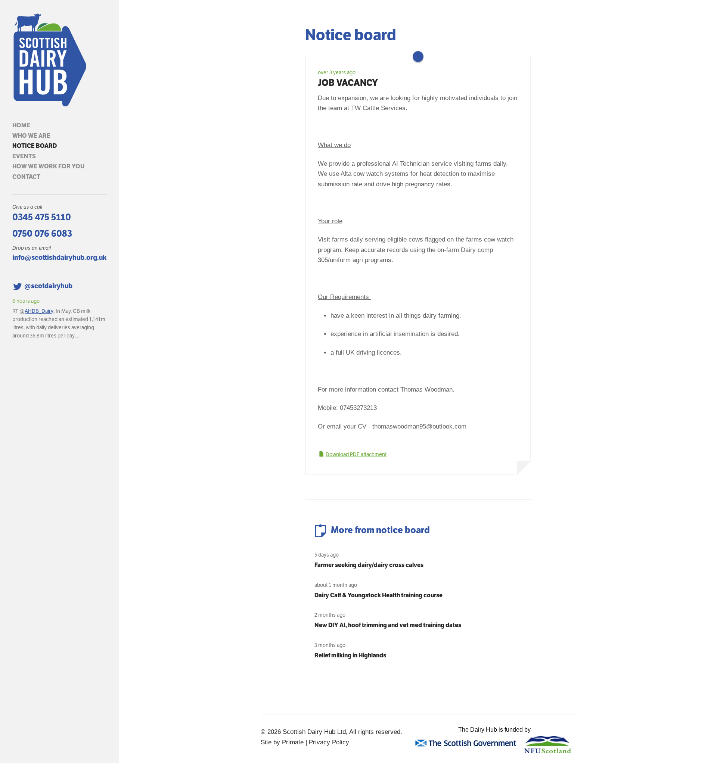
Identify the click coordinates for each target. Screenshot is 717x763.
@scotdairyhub (48, 285)
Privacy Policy (329, 742)
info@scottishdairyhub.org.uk (59, 257)
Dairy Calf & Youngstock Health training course (378, 595)
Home (21, 125)
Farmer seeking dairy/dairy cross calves (368, 565)
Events (24, 156)
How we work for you (48, 166)
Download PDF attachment (356, 454)
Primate (293, 742)
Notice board (34, 146)
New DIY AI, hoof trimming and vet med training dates (387, 625)
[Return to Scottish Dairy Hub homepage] (59, 60)
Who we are (31, 136)
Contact (26, 177)
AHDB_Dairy (39, 311)
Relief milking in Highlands (350, 655)
